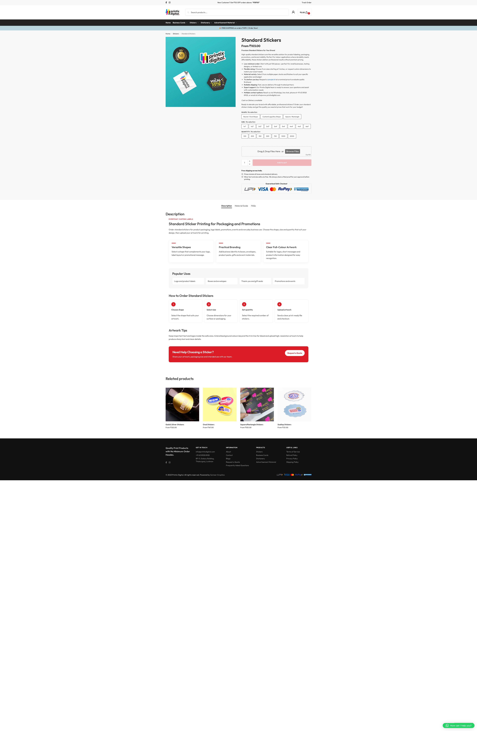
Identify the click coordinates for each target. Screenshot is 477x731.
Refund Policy (291, 455)
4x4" (291, 126)
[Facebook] (166, 2)
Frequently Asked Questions (237, 465)
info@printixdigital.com (205, 451)
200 (252, 136)
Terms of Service (293, 451)
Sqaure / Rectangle (292, 117)
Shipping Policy (292, 462)
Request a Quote (294, 353)
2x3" (267, 126)
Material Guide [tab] (241, 205)
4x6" (299, 126)
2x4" (275, 126)
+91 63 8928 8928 (203, 455)
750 (275, 136)
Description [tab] (226, 205)
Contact (229, 455)
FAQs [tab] (253, 205)
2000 (292, 136)
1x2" (252, 126)
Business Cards (262, 455)
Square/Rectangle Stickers (251, 424)
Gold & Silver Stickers (175, 424)
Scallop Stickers (284, 424)
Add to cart (282, 162)
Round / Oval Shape (250, 117)
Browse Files (292, 151)
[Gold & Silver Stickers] (182, 404)
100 (244, 136)
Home (168, 34)
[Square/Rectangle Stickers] (257, 404)
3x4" (283, 126)
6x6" (307, 126)
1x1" (244, 126)
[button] (304, 12)
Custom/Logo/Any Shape (272, 117)
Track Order (307, 2)
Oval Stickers (208, 424)
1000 (283, 136)
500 (267, 136)
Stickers (176, 34)
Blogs (228, 458)
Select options (182, 433)
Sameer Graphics (217, 475)
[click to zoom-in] (201, 72)
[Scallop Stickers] (294, 404)
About (228, 451)
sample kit (271, 79)
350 (260, 136)
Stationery (260, 458)
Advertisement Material (266, 462)
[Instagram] (169, 2)
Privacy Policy (292, 458)
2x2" (260, 126)
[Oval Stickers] (220, 404)
